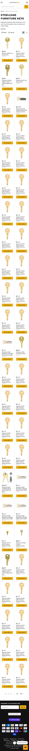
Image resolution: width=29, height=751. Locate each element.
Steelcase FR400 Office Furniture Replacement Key (20, 55)
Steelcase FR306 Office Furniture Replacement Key (20, 137)
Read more (3, 28)
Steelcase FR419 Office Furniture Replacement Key (20, 245)
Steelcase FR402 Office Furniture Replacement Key (6, 110)
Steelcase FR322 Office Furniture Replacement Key (20, 299)
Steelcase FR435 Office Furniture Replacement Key (6, 381)
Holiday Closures (15, 740)
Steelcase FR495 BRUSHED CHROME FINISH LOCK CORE (21, 489)
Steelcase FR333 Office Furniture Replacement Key (6, 191)
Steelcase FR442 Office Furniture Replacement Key (6, 164)
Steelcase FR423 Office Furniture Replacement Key (20, 218)
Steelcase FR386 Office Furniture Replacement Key (6, 435)
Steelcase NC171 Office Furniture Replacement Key (6, 544)
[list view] (26, 32)
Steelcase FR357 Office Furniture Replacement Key (20, 435)
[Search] (26, 6)
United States (14, 714)
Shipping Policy (13, 738)
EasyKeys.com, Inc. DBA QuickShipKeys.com (14, 745)
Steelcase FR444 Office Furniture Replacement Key (20, 381)
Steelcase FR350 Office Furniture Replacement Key (6, 299)
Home (2, 11)
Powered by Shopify (14, 748)
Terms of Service (9, 742)
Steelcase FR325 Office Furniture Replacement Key (20, 681)
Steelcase (4, 56)
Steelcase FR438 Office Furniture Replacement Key (6, 408)
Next (21, 693)
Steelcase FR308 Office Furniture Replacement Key (20, 462)
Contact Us (5, 738)
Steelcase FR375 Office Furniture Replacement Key (6, 627)
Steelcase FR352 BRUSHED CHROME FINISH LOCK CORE (21, 517)
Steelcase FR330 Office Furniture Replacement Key (6, 462)
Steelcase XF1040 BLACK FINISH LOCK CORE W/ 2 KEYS (21, 110)
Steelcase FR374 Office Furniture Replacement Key (20, 627)
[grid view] (23, 32)
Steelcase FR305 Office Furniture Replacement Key (6, 218)
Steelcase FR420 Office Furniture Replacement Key (20, 571)
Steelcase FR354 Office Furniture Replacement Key (6, 654)
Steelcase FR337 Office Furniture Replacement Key (20, 654)
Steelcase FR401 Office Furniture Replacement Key (20, 408)
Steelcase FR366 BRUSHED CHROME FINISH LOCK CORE (7, 517)
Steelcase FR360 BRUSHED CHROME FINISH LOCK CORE (7, 353)
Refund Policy (7, 740)
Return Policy (21, 738)
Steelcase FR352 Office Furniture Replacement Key (20, 272)
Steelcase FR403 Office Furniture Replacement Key (6, 600)
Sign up (23, 707)
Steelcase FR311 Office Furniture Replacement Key (20, 191)
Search (21, 740)
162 (17, 693)
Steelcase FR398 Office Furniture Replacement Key (20, 600)
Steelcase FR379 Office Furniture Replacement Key (20, 164)
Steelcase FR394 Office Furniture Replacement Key (6, 272)
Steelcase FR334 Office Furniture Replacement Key (6, 681)
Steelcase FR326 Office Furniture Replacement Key (6, 137)
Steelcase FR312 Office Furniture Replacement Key (20, 326)
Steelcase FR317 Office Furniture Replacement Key (6, 326)
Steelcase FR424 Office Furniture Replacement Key (6, 245)
